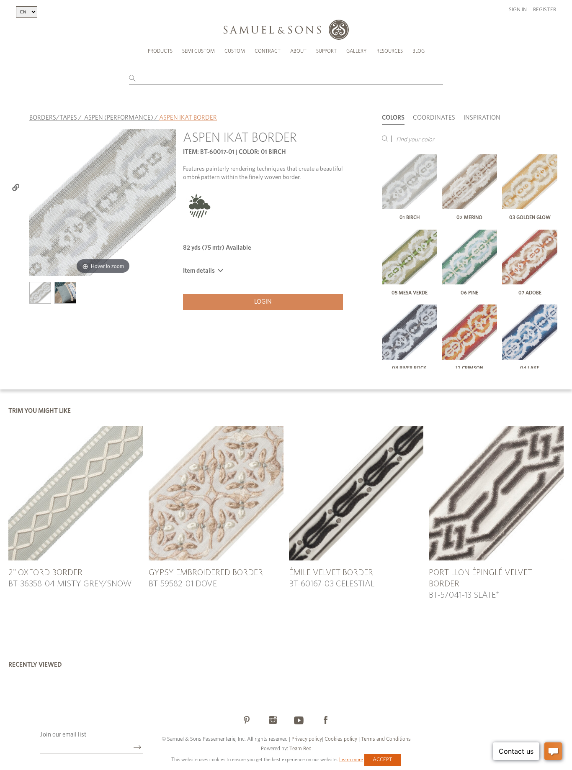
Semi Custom (198, 51)
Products (160, 51)
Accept (382, 759)
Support (326, 51)
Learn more (351, 759)
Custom (234, 51)
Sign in (518, 10)
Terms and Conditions (385, 739)
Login (263, 302)
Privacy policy (306, 739)
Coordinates (434, 118)
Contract (268, 51)
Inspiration (482, 118)
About (298, 51)
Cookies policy (341, 739)
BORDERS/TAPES (53, 118)
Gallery (356, 51)
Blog (418, 51)
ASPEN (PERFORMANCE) (118, 118)
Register (544, 10)
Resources (389, 51)
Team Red (300, 749)
